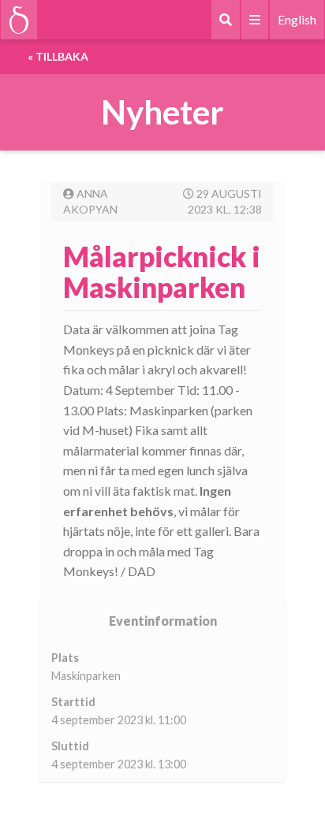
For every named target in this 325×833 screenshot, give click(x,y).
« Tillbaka (58, 56)
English (297, 19)
